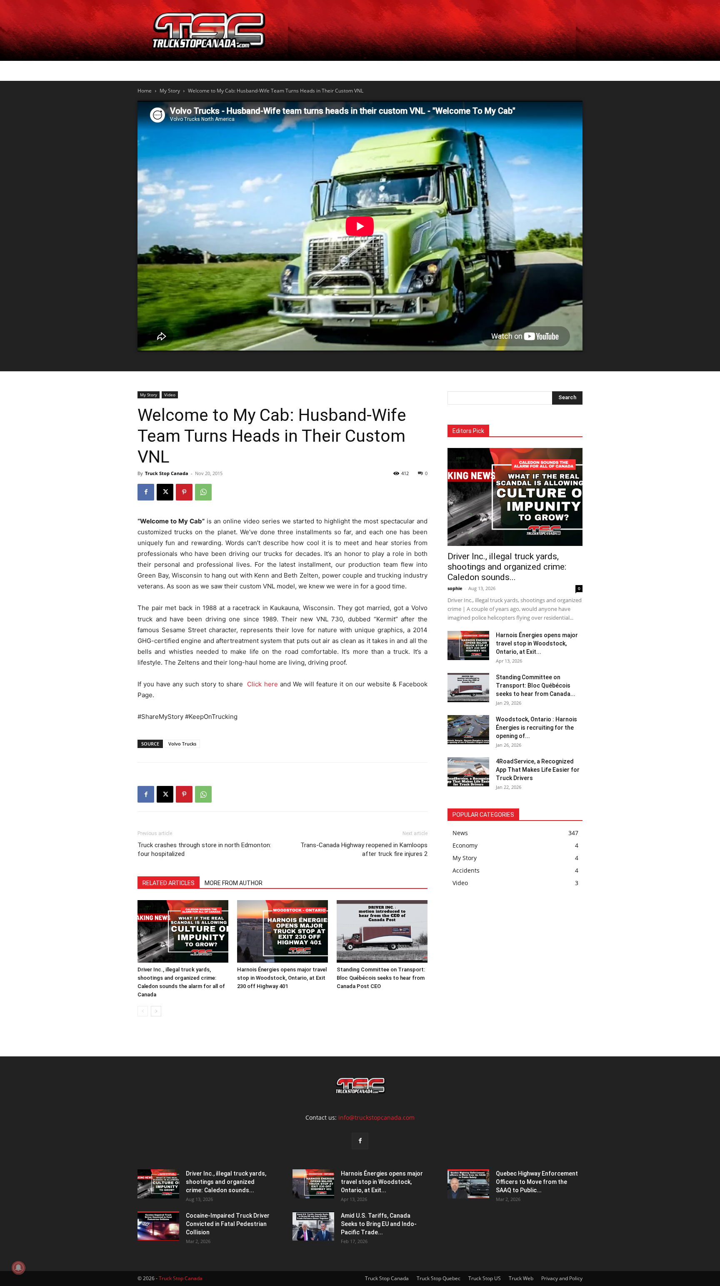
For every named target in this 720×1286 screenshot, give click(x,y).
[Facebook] (146, 492)
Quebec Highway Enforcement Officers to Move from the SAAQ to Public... (537, 1181)
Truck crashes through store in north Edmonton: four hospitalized (204, 849)
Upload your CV (233, 71)
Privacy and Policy (561, 1278)
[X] (165, 492)
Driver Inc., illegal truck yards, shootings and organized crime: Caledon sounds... (507, 566)
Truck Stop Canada (166, 473)
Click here (263, 684)
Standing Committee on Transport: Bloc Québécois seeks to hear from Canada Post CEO (381, 977)
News (333, 71)
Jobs (188, 71)
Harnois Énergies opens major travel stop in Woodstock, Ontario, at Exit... (537, 643)
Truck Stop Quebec (438, 1278)
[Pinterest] (184, 492)
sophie (455, 588)
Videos (371, 71)
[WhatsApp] (203, 492)
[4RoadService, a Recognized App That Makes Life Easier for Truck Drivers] (468, 771)
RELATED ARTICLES (168, 883)
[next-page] (156, 1011)
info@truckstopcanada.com (376, 1117)
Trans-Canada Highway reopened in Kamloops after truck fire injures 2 (364, 849)
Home (161, 71)
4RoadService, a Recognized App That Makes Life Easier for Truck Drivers (538, 769)
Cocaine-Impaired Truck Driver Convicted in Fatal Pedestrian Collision (228, 1224)
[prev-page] (143, 1011)
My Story (170, 90)
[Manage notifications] (18, 1267)
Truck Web (521, 1278)
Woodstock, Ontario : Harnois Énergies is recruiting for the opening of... (536, 727)
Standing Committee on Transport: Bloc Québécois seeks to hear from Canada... (535, 685)
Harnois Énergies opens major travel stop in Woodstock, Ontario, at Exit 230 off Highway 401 (282, 977)
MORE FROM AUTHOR (233, 883)
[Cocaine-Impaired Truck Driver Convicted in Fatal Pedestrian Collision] (158, 1226)
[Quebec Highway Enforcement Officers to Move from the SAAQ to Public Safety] (468, 1183)
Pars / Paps (289, 71)
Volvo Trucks (182, 744)
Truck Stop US (484, 1278)
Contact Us (412, 71)
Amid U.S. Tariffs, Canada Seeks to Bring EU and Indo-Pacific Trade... (379, 1224)
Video (169, 395)
